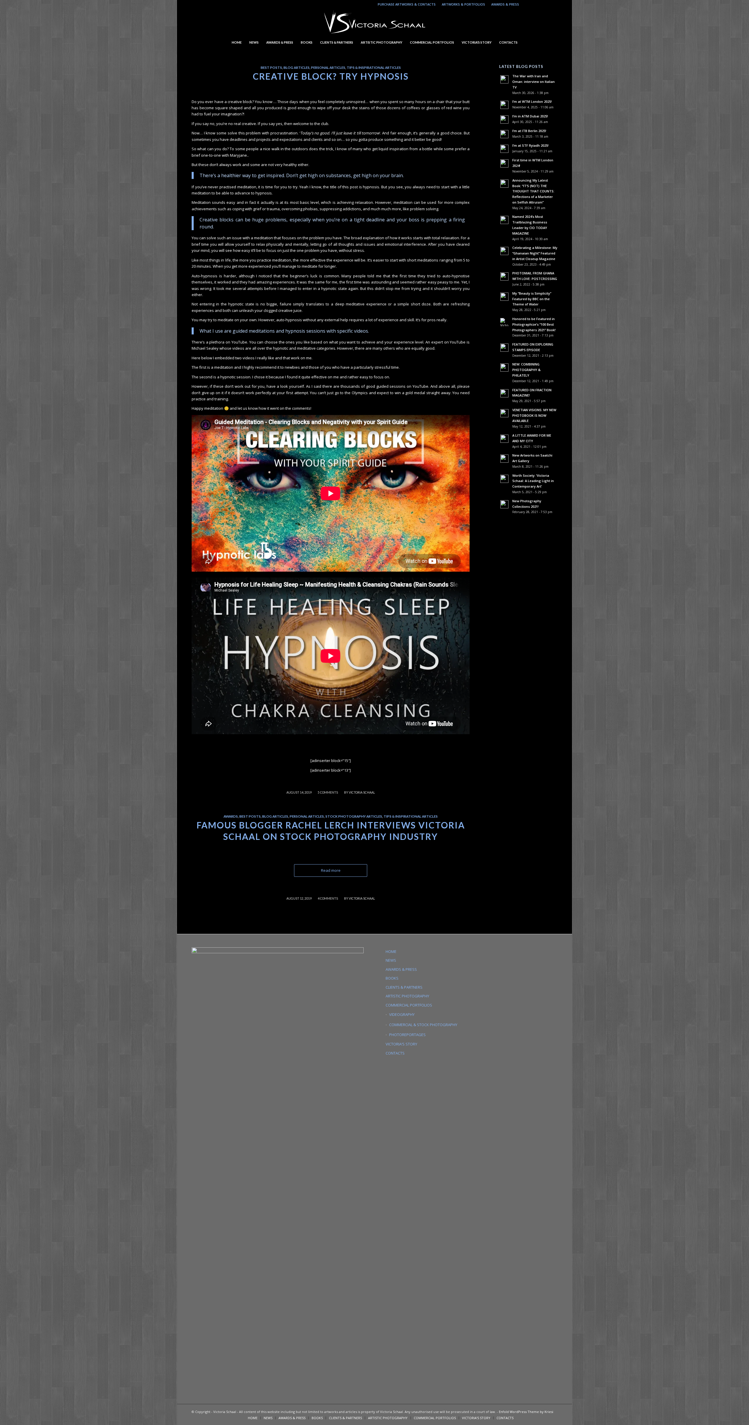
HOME (391, 951)
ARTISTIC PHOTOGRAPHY (407, 996)
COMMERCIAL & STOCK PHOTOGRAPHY (423, 1024)
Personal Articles (328, 67)
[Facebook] (553, 4)
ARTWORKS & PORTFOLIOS (463, 4)
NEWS (391, 960)
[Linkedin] (535, 4)
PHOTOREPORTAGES (407, 1034)
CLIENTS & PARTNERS (404, 987)
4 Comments (328, 898)
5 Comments (328, 792)
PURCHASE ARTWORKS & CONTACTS (407, 4)
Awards (231, 816)
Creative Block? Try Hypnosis (331, 76)
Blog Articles (297, 67)
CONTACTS (395, 1053)
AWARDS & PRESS (505, 4)
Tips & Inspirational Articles (374, 67)
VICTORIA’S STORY (401, 1044)
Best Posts (271, 67)
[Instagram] (526, 4)
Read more (331, 870)
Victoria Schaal (362, 792)
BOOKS (392, 978)
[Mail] (544, 4)
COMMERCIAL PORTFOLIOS (409, 1005)
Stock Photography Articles (353, 816)
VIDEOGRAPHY (402, 1014)
